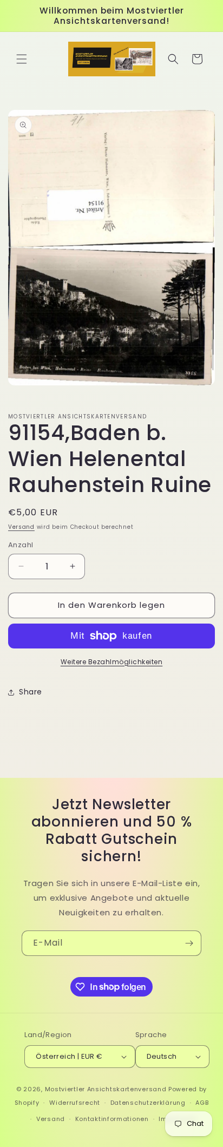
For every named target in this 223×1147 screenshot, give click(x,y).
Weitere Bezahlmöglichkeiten (112, 661)
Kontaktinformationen (112, 1119)
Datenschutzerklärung (148, 1102)
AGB (201, 1102)
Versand (21, 527)
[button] (22, 59)
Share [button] (30, 691)
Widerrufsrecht (74, 1102)
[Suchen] (173, 59)
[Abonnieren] (189, 943)
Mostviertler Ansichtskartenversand (106, 1089)
